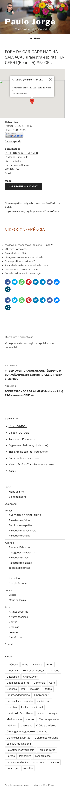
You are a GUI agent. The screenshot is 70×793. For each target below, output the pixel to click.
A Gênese (12, 664)
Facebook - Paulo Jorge (22, 439)
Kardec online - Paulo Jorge (24, 458)
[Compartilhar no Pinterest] (29, 282)
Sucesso (54, 762)
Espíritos (12, 707)
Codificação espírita (18, 682)
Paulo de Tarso (46, 749)
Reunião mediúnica (17, 762)
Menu (37, 38)
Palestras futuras (19, 557)
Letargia (52, 713)
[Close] (50, 79)
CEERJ (12, 470)
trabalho (28, 768)
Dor (23, 688)
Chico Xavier (30, 676)
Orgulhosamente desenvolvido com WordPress (29, 785)
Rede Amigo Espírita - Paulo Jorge (28, 451)
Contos (13, 622)
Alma (25, 664)
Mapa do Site (16, 491)
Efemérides (15, 637)
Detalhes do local (19, 93)
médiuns (12, 725)
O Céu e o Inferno (46, 725)
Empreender (41, 695)
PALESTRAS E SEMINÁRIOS (25, 515)
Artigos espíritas (18, 611)
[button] (32, 102)
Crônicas (14, 627)
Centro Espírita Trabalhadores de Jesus (31, 464)
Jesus (40, 713)
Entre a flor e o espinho (20, 701)
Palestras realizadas (20, 562)
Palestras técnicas (19, 535)
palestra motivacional (19, 743)
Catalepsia (13, 676)
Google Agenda (18, 583)
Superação (13, 768)
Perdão (11, 755)
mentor (30, 719)
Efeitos (47, 688)
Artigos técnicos (18, 616)
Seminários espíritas (21, 525)
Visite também (17, 496)
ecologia (34, 688)
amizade (37, 664)
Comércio (39, 682)
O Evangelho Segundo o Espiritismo (27, 731)
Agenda (9, 542)
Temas (9, 510)
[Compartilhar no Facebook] (8, 282)
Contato (9, 644)
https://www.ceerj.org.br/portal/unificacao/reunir (33, 211)
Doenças (12, 688)
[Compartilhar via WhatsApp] (22, 282)
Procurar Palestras (19, 547)
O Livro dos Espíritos (18, 737)
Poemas (13, 632)
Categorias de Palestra (22, 552)
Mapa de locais (17, 600)
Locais (8, 590)
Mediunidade (14, 719)
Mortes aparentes (49, 719)
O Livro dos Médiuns (46, 737)
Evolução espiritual (32, 707)
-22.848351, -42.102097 (23, 186)
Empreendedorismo (18, 695)
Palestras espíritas (19, 520)
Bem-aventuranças (34, 670)
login (31, 343)
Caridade (54, 670)
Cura (52, 682)
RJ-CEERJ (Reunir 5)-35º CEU (21, 153)
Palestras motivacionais (22, 530)
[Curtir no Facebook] (50, 282)
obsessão (26, 725)
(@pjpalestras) (39, 445)
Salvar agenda (13, 141)
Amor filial (12, 670)
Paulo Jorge (30, 21)
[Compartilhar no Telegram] (43, 282)
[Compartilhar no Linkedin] (36, 282)
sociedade (39, 762)
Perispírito (25, 755)
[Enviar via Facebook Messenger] (57, 282)
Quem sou (11, 503)
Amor (49, 664)
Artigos (9, 607)
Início (8, 487)
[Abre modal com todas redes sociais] (8, 289)
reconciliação (43, 755)
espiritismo (43, 701)
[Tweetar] (15, 282)
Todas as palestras (19, 567)
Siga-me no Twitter (20, 445)
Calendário (15, 578)
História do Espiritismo (20, 713)
